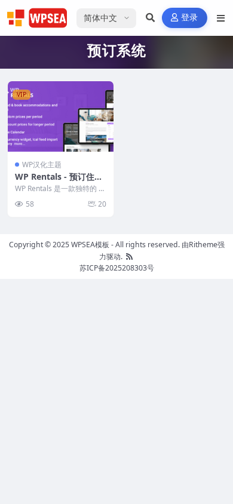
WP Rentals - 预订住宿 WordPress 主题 (59, 182)
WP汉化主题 (42, 164)
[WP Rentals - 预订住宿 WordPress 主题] (61, 116)
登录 (189, 17)
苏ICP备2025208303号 (116, 268)
